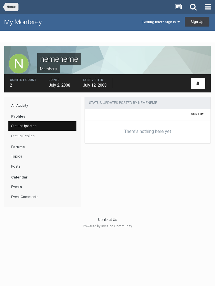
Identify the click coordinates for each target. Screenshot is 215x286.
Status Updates (23, 126)
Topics (16, 156)
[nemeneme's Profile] (198, 83)
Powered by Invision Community (107, 226)
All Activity (19, 105)
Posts (15, 166)
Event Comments (24, 197)
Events (16, 187)
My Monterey (23, 22)
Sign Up (197, 22)
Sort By (197, 114)
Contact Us (107, 219)
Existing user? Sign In (159, 22)
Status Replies (22, 136)
